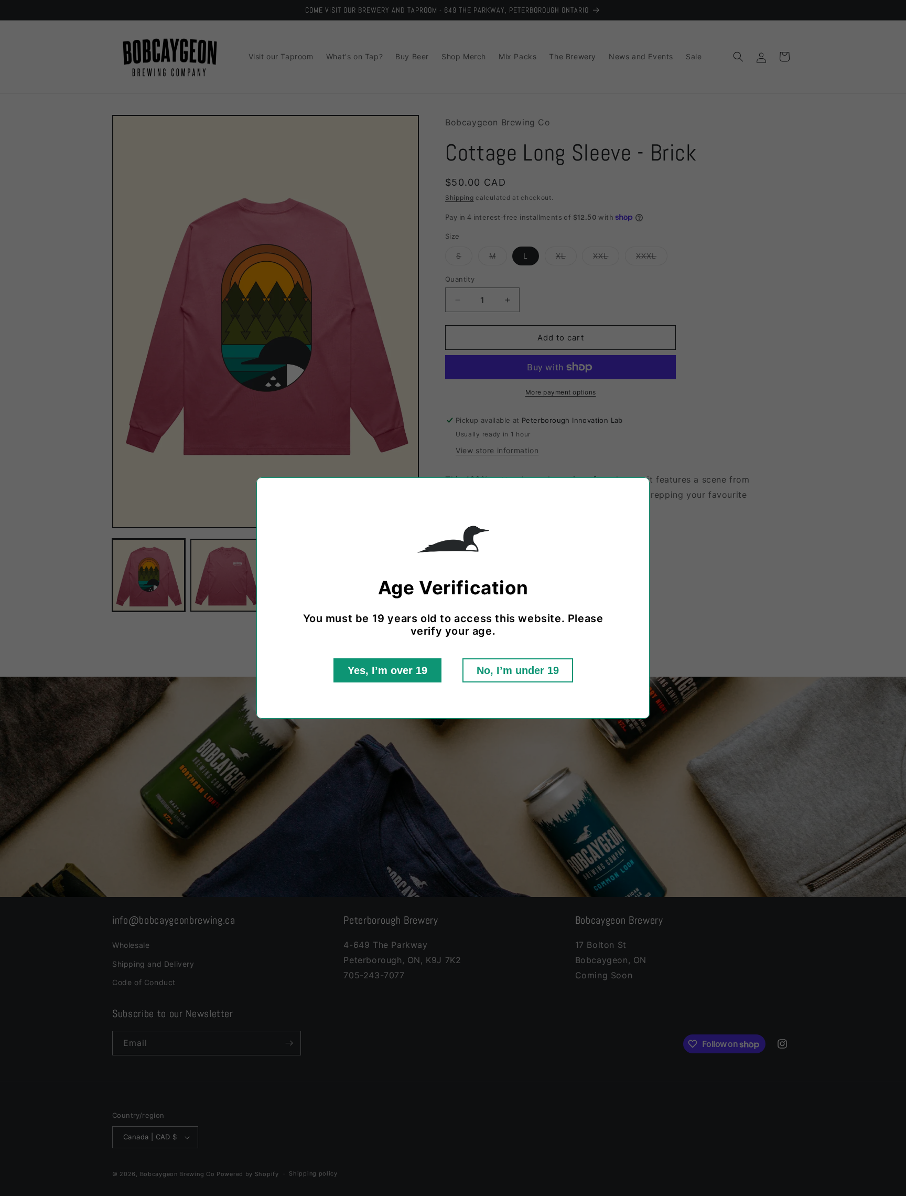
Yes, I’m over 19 (387, 670)
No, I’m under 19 (518, 670)
